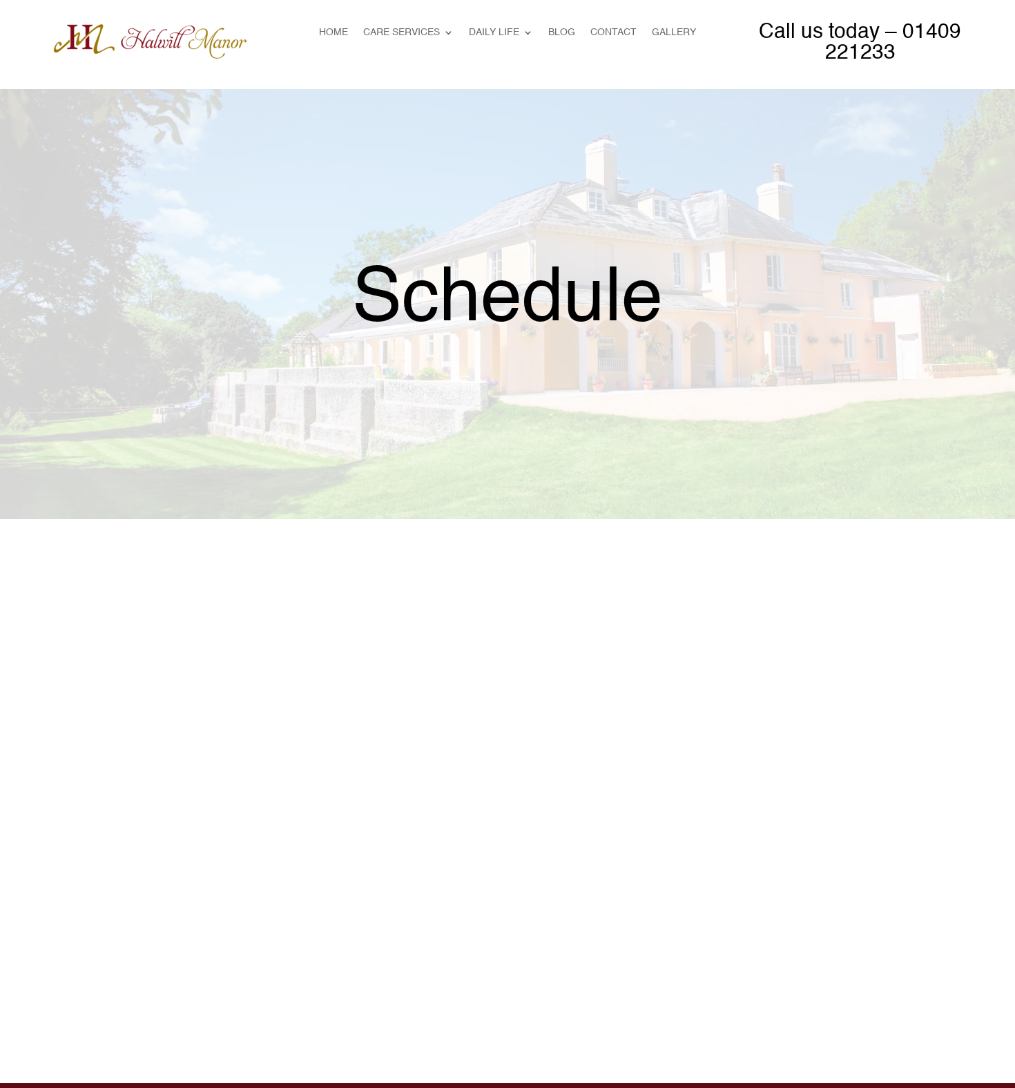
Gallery (674, 32)
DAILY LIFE (494, 32)
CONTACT (613, 32)
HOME (333, 32)
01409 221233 (893, 43)
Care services (401, 32)
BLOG (561, 32)
